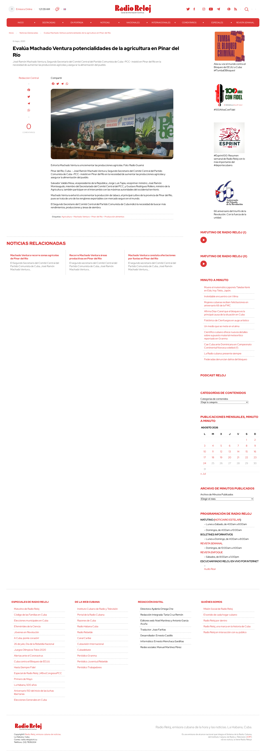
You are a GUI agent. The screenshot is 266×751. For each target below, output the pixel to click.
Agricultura (67, 216)
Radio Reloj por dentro (215, 620)
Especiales (217, 22)
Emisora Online (24, 9)
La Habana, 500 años (25, 685)
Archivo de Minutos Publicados (216, 494)
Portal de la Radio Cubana (90, 614)
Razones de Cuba (86, 620)
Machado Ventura (82, 216)
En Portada (77, 22)
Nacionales (133, 22)
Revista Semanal (245, 22)
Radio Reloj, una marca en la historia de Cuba (227, 626)
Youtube (211, 9)
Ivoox (229, 9)
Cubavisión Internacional (90, 644)
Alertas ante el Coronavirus (28, 655)
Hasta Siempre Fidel (24, 667)
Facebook (194, 9)
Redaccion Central (29, 78)
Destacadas (48, 22)
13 (230, 451)
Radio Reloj (133, 9)
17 (205, 457)
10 (205, 451)
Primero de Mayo (23, 679)
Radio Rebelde (85, 632)
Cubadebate (84, 649)
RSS (235, 9)
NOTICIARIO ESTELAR (227, 519)
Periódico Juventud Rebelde (92, 661)
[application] (203, 240)
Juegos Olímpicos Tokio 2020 (30, 649)
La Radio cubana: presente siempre (222, 353)
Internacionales (161, 22)
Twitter (188, 9)
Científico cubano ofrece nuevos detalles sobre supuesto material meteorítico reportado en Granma (226, 335)
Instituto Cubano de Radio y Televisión (97, 608)
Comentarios (189, 22)
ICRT (249, 737)
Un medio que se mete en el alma (221, 326)
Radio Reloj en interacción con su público (225, 632)
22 (246, 457)
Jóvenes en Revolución (26, 632)
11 (213, 451)
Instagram (203, 9)
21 (238, 457)
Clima (57, 9)
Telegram (218, 9)
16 (255, 451)
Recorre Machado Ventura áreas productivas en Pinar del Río (88, 257)
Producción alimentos (114, 216)
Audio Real (210, 569)
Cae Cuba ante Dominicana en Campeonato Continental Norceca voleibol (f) (228, 346)
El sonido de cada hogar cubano (220, 614)
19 (221, 457)
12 (221, 451)
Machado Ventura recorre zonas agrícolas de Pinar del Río (34, 257)
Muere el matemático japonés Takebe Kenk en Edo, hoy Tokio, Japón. (227, 289)
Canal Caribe (84, 638)
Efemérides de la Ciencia (27, 626)
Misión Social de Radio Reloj (218, 608)
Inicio (21, 22)
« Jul (203, 473)
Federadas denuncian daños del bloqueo (225, 359)
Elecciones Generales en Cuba (30, 699)
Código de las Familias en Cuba (30, 614)
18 (213, 457)
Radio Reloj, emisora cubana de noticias (43, 734)
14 (238, 451)
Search (246, 9)
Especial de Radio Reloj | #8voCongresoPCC (38, 673)
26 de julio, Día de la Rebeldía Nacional (34, 644)
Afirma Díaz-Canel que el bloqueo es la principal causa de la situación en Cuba (224, 313)
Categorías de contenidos (214, 399)
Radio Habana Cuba (87, 626)
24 (204, 463)
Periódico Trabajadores (89, 667)
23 (255, 457)
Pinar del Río (97, 216)
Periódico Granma (87, 655)
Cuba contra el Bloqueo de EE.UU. (32, 661)
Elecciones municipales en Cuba (31, 620)
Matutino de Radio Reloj (26, 608)
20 (229, 457)
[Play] (203, 240)
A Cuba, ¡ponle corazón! (26, 638)
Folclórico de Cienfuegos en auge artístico (226, 320)
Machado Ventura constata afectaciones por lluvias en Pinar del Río (151, 257)
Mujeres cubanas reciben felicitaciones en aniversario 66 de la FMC (226, 304)
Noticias (105, 22)
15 (247, 451)
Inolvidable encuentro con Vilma (221, 296)
